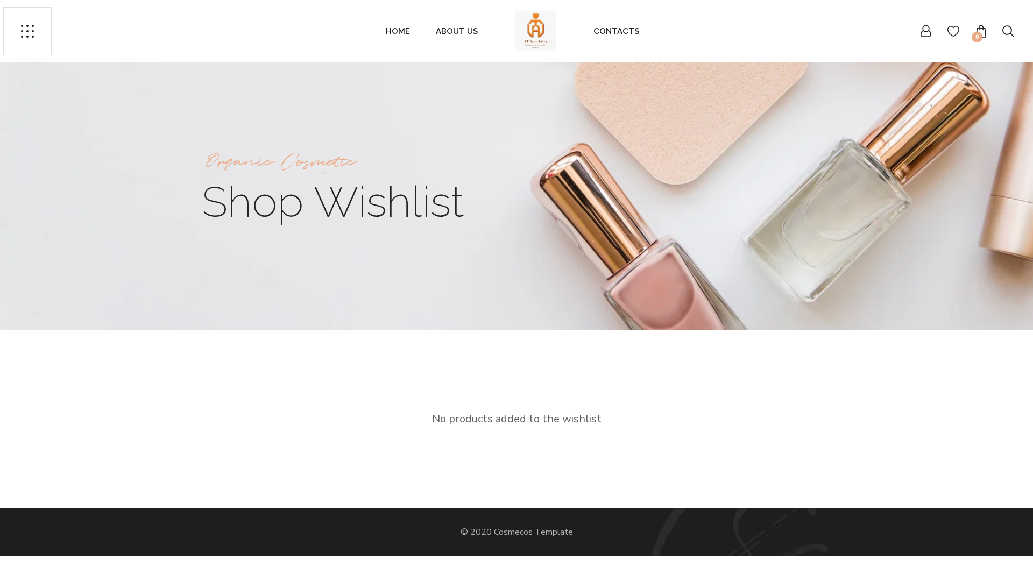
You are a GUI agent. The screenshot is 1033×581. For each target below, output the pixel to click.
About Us (457, 31)
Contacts (616, 31)
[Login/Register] (926, 31)
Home (398, 31)
